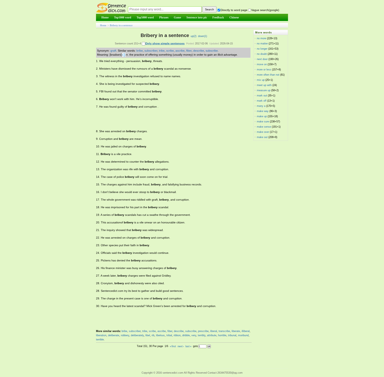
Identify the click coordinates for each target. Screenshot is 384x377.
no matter (262, 43)
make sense (264, 126)
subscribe (212, 50)
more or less (264, 69)
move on (262, 64)
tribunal (232, 335)
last (188, 346)
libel (147, 335)
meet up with (264, 85)
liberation (101, 335)
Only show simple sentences (165, 43)
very (193, 335)
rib (153, 335)
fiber (189, 50)
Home (103, 25)
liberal (213, 331)
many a (261, 105)
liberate (236, 331)
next (181, 346)
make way (263, 111)
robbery (125, 335)
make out (262, 137)
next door (262, 59)
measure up (263, 90)
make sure (263, 121)
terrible (100, 339)
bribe (139, 50)
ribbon (177, 335)
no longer (262, 48)
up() (193, 36)
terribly (201, 335)
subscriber (150, 50)
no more (261, 38)
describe (198, 50)
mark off (261, 100)
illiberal (246, 331)
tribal (169, 335)
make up (262, 116)
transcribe (224, 331)
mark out (262, 95)
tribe (162, 50)
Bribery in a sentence (121, 25)
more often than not (268, 74)
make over (263, 131)
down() (202, 36)
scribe (170, 50)
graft (113, 50)
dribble (186, 335)
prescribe (203, 331)
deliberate (113, 335)
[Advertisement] (169, 119)
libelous (160, 335)
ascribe (180, 50)
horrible (222, 335)
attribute (211, 335)
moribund (243, 335)
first (173, 346)
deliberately (137, 335)
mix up (261, 79)
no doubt (262, 53)
